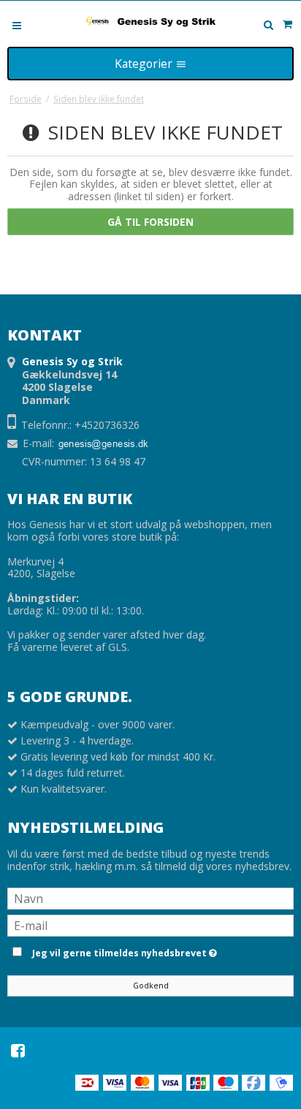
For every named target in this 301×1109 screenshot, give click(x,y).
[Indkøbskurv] (287, 24)
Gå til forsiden (150, 222)
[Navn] (150, 897)
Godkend (151, 985)
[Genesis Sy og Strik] (150, 21)
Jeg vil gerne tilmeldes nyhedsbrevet (160, 950)
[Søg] (268, 25)
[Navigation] (17, 24)
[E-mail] (150, 924)
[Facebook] (18, 1051)
